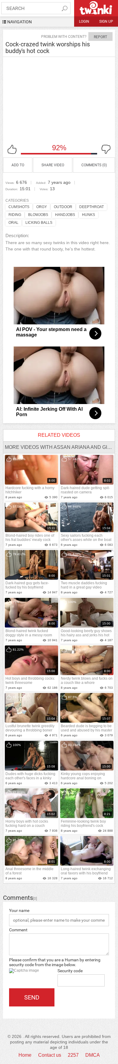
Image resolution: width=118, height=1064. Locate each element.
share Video (52, 165)
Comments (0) (94, 165)
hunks (88, 215)
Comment (18, 929)
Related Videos (59, 435)
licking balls (38, 222)
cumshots (18, 207)
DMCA (92, 1055)
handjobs (65, 215)
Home (24, 1055)
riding (14, 215)
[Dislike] (105, 149)
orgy (41, 207)
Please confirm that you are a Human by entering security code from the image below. (54, 962)
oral (13, 222)
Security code (70, 970)
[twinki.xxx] (96, 8)
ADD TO (17, 165)
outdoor (63, 207)
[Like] (12, 149)
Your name (19, 910)
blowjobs (38, 215)
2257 (73, 1055)
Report (100, 37)
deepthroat (91, 207)
